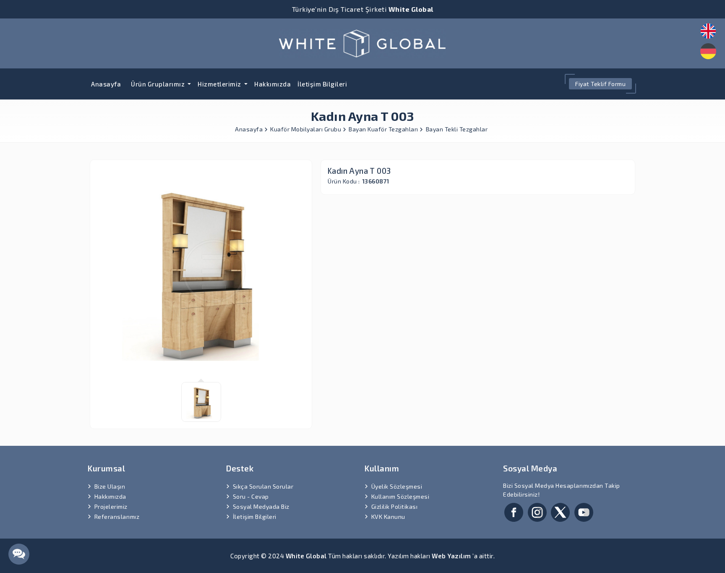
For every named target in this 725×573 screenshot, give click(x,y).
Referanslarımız (117, 516)
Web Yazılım (451, 556)
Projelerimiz (111, 506)
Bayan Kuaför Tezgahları (384, 129)
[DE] (708, 51)
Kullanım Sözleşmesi (400, 496)
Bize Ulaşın (109, 486)
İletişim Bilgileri (322, 84)
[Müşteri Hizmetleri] (18, 554)
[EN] (708, 31)
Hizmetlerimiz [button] (220, 84)
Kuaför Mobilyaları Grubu (306, 129)
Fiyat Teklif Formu (600, 83)
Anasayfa (106, 84)
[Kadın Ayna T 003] (362, 42)
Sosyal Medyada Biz (261, 506)
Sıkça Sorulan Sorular (263, 486)
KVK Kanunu (388, 516)
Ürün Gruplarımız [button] (158, 84)
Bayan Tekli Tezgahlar (457, 129)
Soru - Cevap (251, 496)
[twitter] (560, 511)
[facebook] (513, 511)
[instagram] (537, 511)
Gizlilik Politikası (394, 506)
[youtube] (583, 511)
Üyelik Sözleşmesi (396, 486)
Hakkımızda (272, 84)
